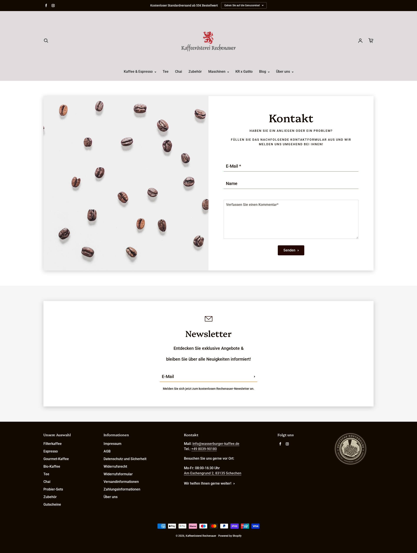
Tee (166, 71)
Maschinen (217, 71)
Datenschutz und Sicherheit (125, 459)
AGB (107, 451)
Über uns (283, 71)
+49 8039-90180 (204, 449)
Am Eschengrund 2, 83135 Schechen (212, 473)
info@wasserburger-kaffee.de (215, 444)
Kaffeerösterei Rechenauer (201, 535)
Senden (289, 250)
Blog (263, 71)
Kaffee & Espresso (139, 71)
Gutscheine (52, 504)
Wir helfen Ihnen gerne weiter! (207, 483)
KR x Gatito (244, 71)
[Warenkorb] (371, 40)
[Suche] (46, 40)
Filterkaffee (52, 444)
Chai (178, 71)
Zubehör (195, 71)
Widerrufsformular (118, 474)
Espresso (50, 451)
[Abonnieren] (254, 376)
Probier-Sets (53, 489)
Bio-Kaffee (51, 466)
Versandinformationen (121, 482)
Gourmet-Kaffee (56, 459)
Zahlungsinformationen (122, 489)
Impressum (112, 444)
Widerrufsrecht (115, 466)
